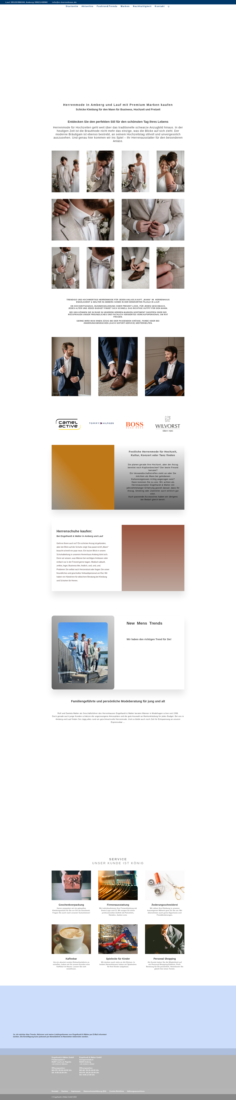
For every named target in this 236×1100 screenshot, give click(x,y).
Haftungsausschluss (136, 1091)
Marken (125, 6)
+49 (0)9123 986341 (60, 1064)
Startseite (72, 6)
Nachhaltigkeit (142, 6)
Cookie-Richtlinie (116, 1091)
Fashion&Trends (107, 6)
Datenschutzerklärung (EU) (95, 1091)
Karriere (64, 1091)
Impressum (75, 1091)
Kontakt (160, 6)
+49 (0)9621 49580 (86, 1064)
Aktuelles (87, 6)
